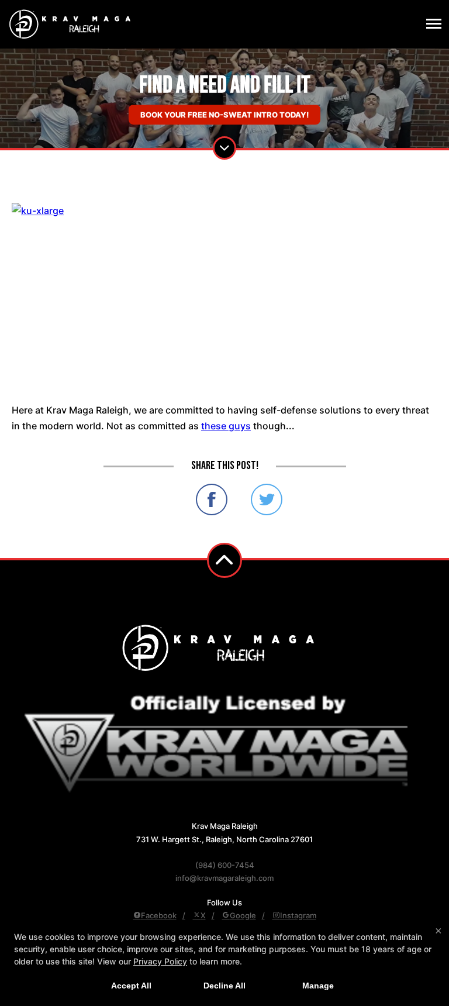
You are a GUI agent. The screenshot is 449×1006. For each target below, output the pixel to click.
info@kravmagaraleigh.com (224, 878)
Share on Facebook (211, 499)
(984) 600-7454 (224, 865)
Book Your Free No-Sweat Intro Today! (224, 114)
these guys (226, 426)
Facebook (159, 915)
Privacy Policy (160, 961)
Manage (318, 985)
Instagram (298, 915)
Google (243, 915)
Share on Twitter (266, 499)
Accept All (131, 985)
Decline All (224, 985)
